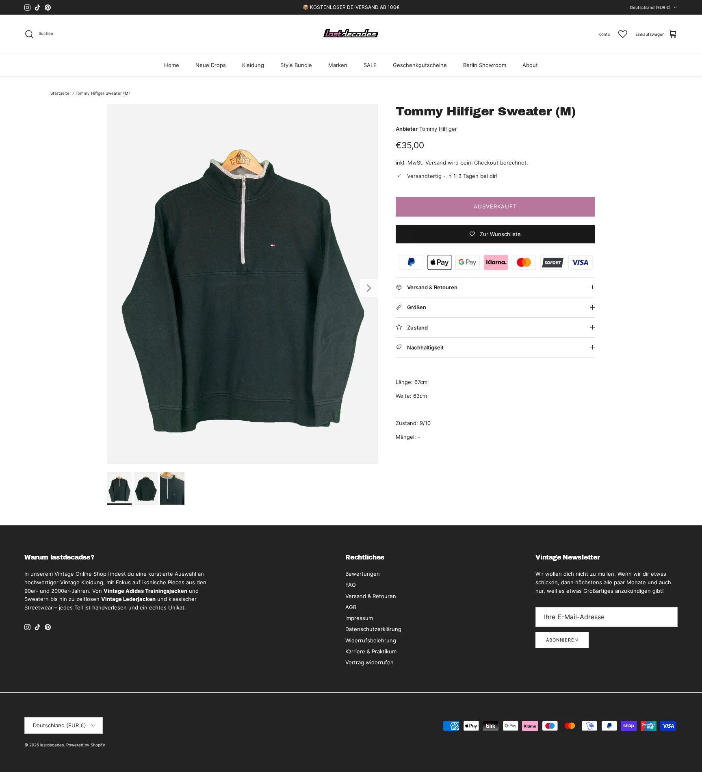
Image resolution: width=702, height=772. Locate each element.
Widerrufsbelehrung (370, 640)
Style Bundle (296, 65)
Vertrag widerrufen (369, 662)
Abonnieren (562, 640)
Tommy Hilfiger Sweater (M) (103, 93)
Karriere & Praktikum (370, 651)
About (530, 65)
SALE (370, 65)
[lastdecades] (351, 34)
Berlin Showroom (484, 65)
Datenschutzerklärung (373, 629)
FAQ (350, 584)
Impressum (359, 618)
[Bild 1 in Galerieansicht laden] (242, 284)
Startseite (59, 93)
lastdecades (52, 744)
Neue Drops (210, 65)
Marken (337, 65)
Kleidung (253, 65)
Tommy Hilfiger (438, 129)
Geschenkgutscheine (420, 65)
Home (171, 65)
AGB (350, 607)
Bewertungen (362, 573)
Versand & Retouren (370, 596)
